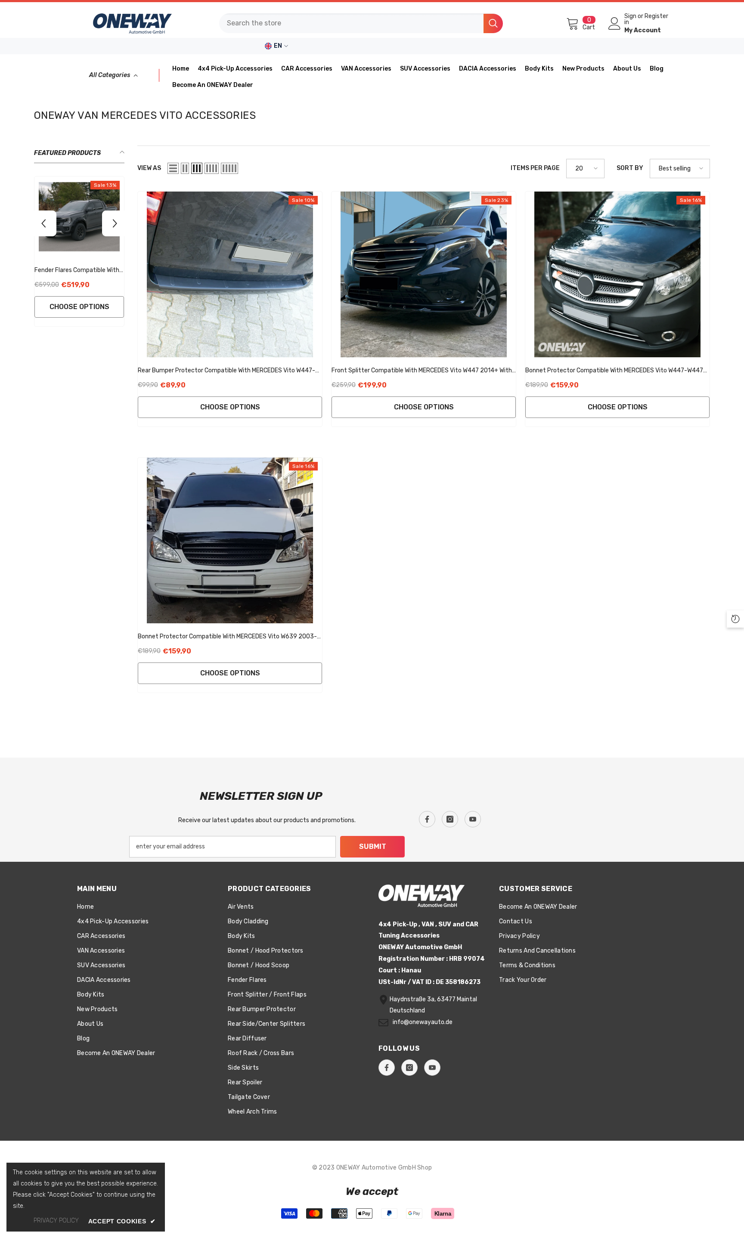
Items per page (535, 168)
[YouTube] (473, 819)
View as (149, 168)
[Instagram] (450, 819)
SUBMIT (372, 846)
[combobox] (351, 23)
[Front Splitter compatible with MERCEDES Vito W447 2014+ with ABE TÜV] (424, 274)
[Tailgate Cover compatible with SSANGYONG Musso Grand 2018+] (79, 216)
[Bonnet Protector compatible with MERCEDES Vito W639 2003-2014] (230, 540)
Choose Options (79, 307)
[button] (173, 168)
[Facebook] (427, 819)
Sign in (630, 19)
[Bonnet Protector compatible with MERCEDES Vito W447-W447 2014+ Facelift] (617, 274)
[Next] (115, 223)
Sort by (630, 168)
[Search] (361, 23)
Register (656, 16)
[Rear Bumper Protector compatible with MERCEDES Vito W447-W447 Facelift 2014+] (230, 274)
